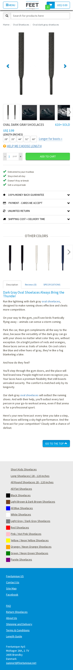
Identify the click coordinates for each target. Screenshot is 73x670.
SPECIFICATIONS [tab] (51, 284)
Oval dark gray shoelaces (46, 24)
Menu (12, 5)
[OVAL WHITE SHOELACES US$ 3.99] (42, 258)
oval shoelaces (51, 301)
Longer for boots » (50, 139)
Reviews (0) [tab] (30, 284)
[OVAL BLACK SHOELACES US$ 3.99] (16, 258)
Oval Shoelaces (21, 24)
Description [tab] (12, 284)
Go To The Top (54, 443)
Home (6, 24)
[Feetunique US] (32, 5)
